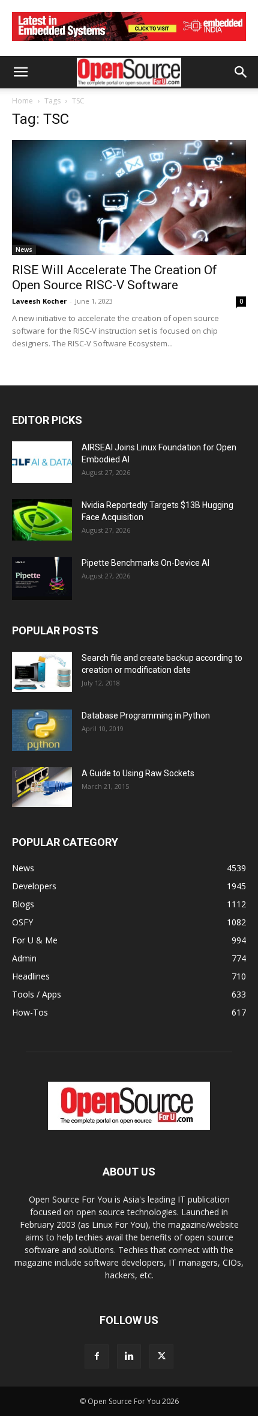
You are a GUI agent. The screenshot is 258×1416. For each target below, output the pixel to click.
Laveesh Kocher (39, 300)
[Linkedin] (129, 1356)
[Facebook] (97, 1356)
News (24, 249)
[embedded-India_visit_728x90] (129, 43)
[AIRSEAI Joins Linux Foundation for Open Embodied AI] (42, 462)
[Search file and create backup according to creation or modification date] (42, 672)
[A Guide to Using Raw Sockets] (42, 787)
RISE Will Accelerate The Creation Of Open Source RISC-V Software (114, 277)
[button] (20, 72)
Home (22, 101)
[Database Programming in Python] (42, 730)
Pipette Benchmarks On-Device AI (145, 563)
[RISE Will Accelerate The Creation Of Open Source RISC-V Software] (129, 197)
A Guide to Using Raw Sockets (138, 773)
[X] (161, 1356)
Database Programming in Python (146, 715)
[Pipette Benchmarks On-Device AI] (42, 578)
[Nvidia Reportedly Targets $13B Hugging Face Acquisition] (42, 520)
